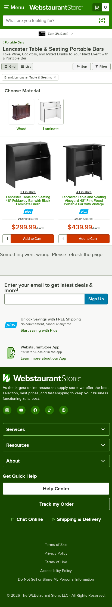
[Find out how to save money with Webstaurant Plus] (28, 211)
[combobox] (56, 20)
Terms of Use (56, 562)
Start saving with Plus (39, 330)
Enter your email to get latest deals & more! (48, 287)
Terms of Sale (56, 545)
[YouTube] (21, 410)
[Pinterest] (63, 410)
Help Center (56, 488)
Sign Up (96, 299)
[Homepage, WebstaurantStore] (56, 7)
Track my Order (56, 504)
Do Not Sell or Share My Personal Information (56, 579)
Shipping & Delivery (79, 519)
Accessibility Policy (56, 571)
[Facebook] (35, 410)
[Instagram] (7, 410)
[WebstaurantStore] (56, 378)
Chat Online (30, 519)
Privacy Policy (56, 553)
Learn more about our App (43, 358)
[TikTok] (49, 410)
